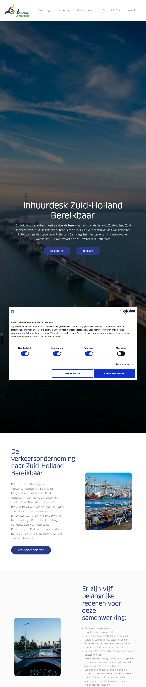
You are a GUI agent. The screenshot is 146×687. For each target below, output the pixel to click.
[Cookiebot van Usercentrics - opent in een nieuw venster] (122, 311)
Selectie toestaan (72, 373)
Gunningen (65, 10)
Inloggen (87, 250)
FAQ (104, 10)
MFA (114, 10)
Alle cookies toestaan (114, 373)
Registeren (57, 250)
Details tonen (122, 364)
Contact (130, 10)
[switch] (57, 353)
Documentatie (86, 10)
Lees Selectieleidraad (31, 550)
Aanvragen (45, 10)
